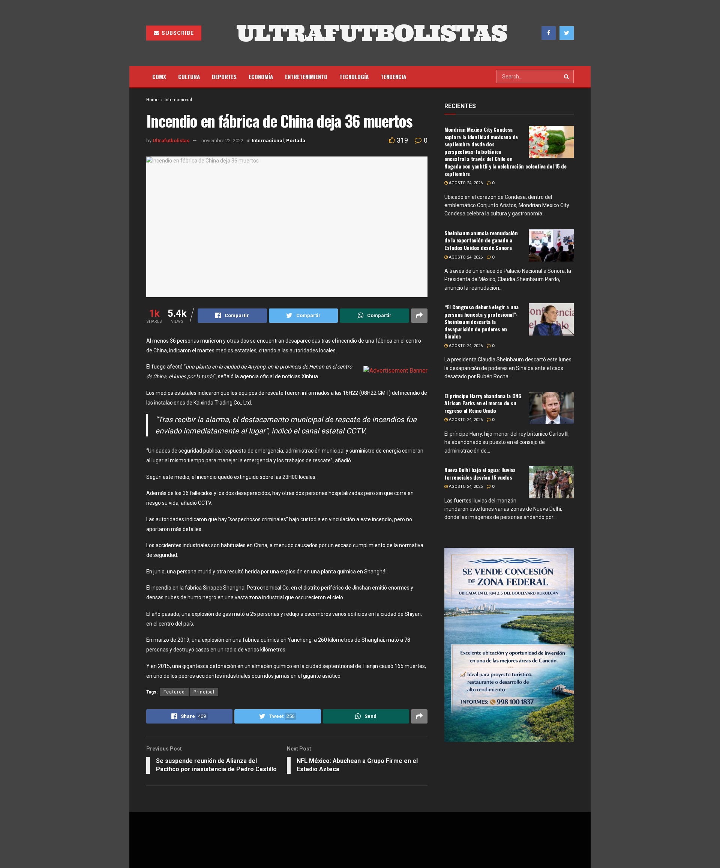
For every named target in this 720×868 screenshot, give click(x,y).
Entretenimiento (306, 76)
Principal (204, 692)
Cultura (189, 76)
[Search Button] (567, 76)
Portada (295, 140)
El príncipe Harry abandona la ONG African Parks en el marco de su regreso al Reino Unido (482, 403)
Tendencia (393, 76)
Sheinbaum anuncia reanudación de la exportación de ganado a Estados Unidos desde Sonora (481, 240)
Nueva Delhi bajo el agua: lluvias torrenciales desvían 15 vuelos (480, 473)
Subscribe (177, 33)
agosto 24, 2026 (465, 183)
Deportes (224, 76)
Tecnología (354, 76)
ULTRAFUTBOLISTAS (371, 33)
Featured (174, 692)
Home (152, 99)
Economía (261, 76)
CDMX (159, 76)
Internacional (178, 99)
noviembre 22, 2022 (222, 140)
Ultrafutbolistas (171, 140)
